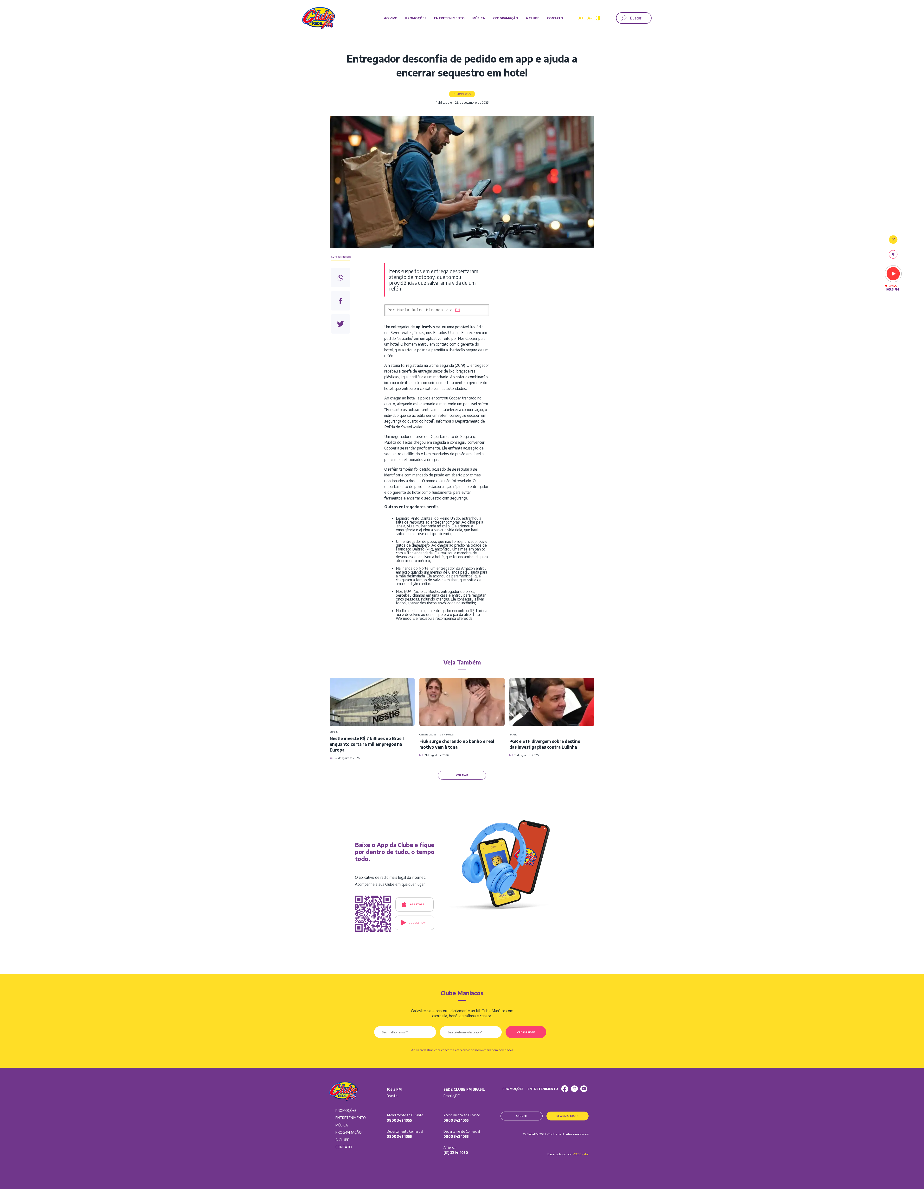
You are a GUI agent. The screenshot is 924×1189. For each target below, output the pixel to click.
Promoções (415, 18)
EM (457, 310)
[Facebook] (564, 1088)
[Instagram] (574, 1088)
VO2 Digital (581, 1154)
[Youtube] (583, 1088)
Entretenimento (449, 18)
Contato (555, 18)
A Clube (532, 18)
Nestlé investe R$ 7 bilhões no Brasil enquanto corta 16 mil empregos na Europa (367, 744)
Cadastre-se (526, 1032)
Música (478, 18)
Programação (505, 18)
